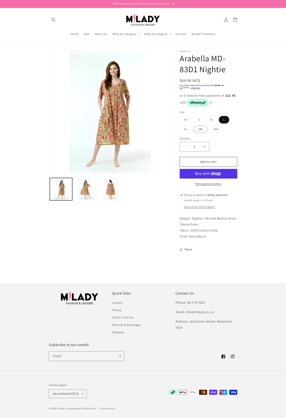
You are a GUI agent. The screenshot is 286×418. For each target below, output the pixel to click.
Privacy (117, 310)
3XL (218, 130)
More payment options (208, 183)
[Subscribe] (119, 356)
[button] (53, 19)
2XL (200, 129)
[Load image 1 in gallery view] (61, 189)
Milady (61, 408)
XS (188, 120)
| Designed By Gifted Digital (80, 408)
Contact (117, 303)
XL (188, 130)
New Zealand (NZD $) (66, 393)
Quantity (185, 138)
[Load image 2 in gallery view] (85, 189)
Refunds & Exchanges (126, 325)
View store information (199, 207)
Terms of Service (123, 317)
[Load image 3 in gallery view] (110, 189)
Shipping (118, 332)
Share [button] (188, 249)
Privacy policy (107, 408)
